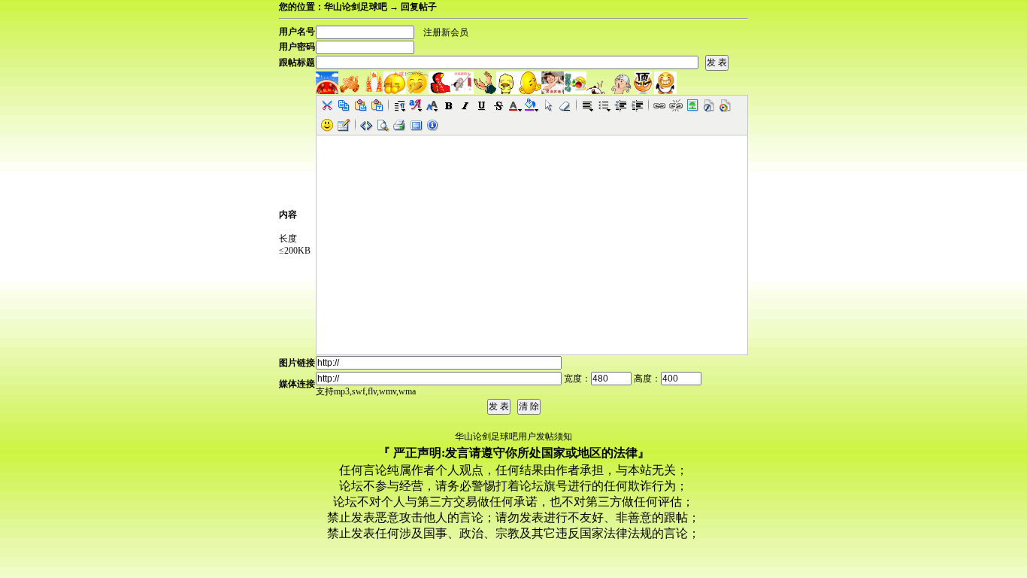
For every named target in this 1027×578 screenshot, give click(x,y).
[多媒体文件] (725, 105)
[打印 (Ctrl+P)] (399, 124)
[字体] (415, 105)
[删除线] (498, 105)
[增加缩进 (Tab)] (636, 105)
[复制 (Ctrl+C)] (343, 105)
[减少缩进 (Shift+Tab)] (620, 105)
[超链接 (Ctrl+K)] (659, 105)
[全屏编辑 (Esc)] (415, 124)
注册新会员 (445, 32)
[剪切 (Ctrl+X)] (327, 105)
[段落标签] (399, 105)
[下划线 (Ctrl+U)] (481, 105)
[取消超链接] (675, 105)
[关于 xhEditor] (432, 124)
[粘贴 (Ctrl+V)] (360, 105)
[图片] (692, 105)
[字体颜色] (515, 105)
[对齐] (587, 105)
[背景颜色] (531, 105)
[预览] (382, 124)
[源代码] (366, 124)
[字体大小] (432, 105)
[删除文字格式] (564, 105)
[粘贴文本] (376, 105)
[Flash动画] (708, 105)
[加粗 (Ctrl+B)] (448, 105)
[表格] (343, 124)
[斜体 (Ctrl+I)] (465, 105)
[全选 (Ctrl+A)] (548, 105)
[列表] (603, 105)
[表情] (327, 124)
